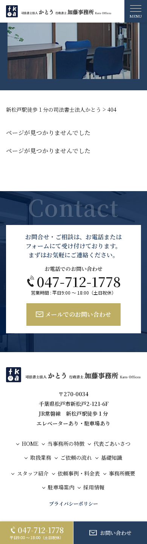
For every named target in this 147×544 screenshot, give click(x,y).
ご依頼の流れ (76, 457)
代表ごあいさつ (111, 444)
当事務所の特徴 (65, 444)
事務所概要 (122, 473)
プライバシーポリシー (73, 504)
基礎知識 (111, 457)
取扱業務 (40, 457)
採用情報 (93, 487)
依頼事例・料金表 (79, 473)
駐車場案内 (61, 487)
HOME (30, 444)
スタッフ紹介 (33, 473)
